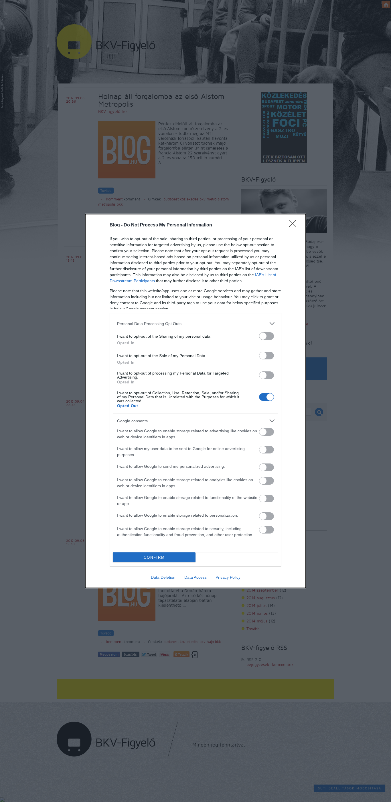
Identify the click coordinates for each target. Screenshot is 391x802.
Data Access (195, 577)
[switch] (266, 336)
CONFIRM (154, 557)
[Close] (294, 225)
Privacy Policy (228, 577)
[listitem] (195, 324)
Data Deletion (163, 577)
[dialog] (195, 401)
